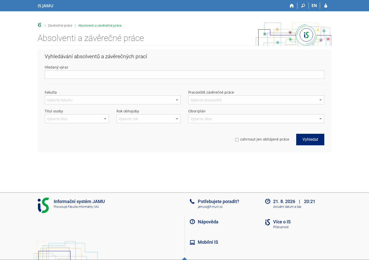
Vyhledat (310, 139)
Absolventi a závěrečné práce (99, 25)
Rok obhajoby (127, 111)
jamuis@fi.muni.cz (210, 207)
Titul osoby (54, 111)
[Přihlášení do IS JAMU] (325, 6)
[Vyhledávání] (303, 6)
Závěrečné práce (60, 25)
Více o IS (282, 221)
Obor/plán (197, 111)
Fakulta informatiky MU (83, 207)
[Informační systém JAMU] (40, 25)
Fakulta (51, 92)
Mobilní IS (208, 242)
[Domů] (291, 6)
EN (314, 5)
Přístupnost (281, 227)
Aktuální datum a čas (287, 207)
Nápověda (208, 221)
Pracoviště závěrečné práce (211, 92)
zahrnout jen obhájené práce (264, 139)
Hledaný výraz (56, 67)
